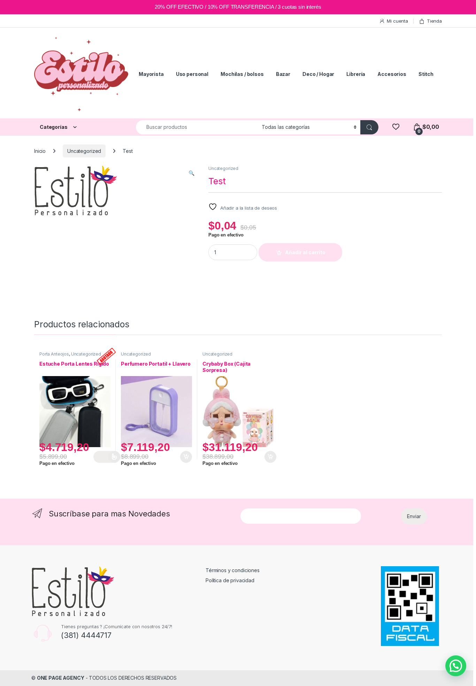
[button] (191, 173)
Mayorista (151, 74)
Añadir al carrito (305, 252)
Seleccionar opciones (106, 457)
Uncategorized (84, 151)
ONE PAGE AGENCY (60, 678)
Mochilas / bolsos (242, 74)
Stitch (426, 74)
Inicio (40, 151)
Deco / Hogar (318, 74)
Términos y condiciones (233, 570)
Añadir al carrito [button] (185, 457)
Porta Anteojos (54, 354)
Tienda (434, 21)
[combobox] (197, 127)
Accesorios (391, 74)
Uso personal (192, 74)
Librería (355, 74)
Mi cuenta (397, 21)
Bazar (283, 74)
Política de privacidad (230, 580)
